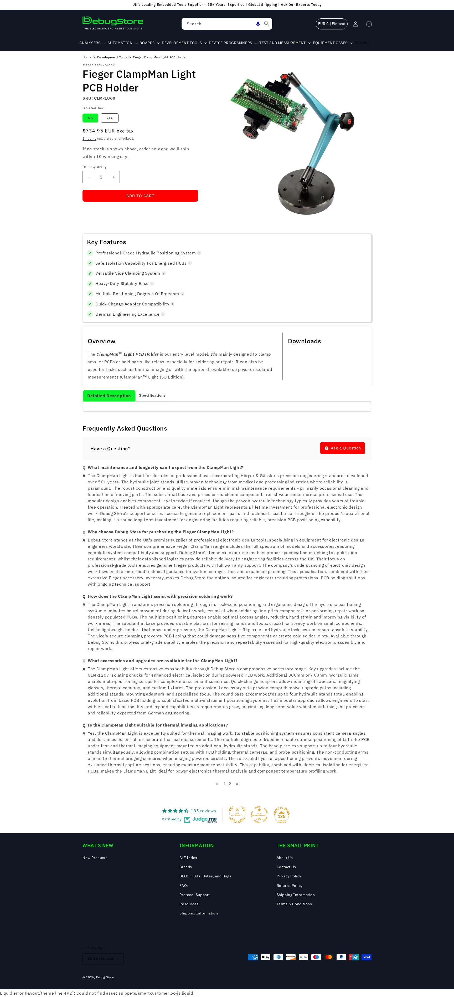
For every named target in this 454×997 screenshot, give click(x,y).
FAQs (184, 885)
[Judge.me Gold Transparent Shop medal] (259, 814)
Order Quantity (94, 167)
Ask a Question (345, 448)
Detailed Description (109, 395)
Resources (188, 904)
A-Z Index (188, 857)
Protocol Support (194, 894)
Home (86, 57)
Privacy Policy (289, 876)
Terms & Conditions (294, 904)
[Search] (266, 23)
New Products (94, 857)
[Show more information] (199, 252)
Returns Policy (290, 885)
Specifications (152, 395)
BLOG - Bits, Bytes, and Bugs (205, 876)
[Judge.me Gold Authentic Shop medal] (237, 814)
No (90, 118)
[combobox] (227, 24)
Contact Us (286, 867)
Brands (185, 867)
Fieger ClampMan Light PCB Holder (160, 57)
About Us (285, 857)
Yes (109, 118)
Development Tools (112, 57)
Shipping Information (198, 913)
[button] (258, 24)
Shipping (89, 138)
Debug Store (105, 977)
